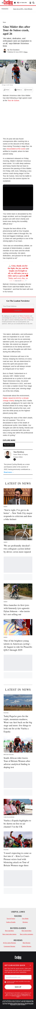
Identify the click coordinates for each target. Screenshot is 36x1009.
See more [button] (18, 281)
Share (7, 89)
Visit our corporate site (27, 1001)
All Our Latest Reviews (9, 943)
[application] (18, 195)
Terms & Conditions (16, 995)
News (4, 22)
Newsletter (29, 89)
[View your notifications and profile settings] (15, 3)
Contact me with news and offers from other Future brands (18, 982)
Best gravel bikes (26, 930)
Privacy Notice (26, 318)
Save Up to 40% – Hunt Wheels (22, 9)
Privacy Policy (24, 994)
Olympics (25, 922)
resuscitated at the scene (16, 149)
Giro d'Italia (25, 918)
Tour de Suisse (13, 100)
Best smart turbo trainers (9, 934)
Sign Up (18, 987)
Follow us (19, 89)
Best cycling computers (26, 934)
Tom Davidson (14, 50)
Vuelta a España (10, 922)
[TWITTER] (15, 459)
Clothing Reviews (26, 946)
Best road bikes (9, 930)
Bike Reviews (26, 943)
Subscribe (24, 2)
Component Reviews (9, 946)
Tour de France (11, 918)
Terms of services (25, 316)
